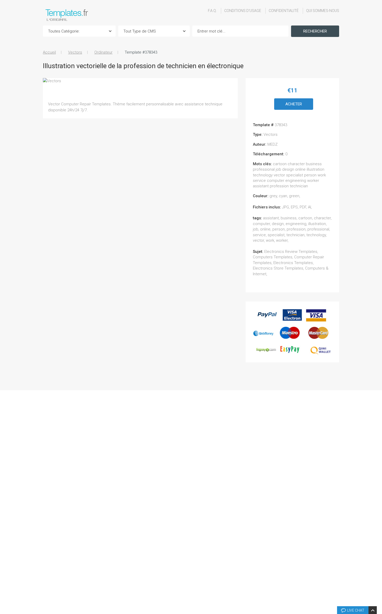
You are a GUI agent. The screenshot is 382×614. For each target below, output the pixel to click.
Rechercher (315, 31)
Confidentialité (284, 11)
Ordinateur (103, 52)
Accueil (49, 52)
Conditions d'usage (242, 11)
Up (377, 531)
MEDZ (272, 144)
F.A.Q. (212, 11)
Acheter (293, 104)
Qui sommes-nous (322, 11)
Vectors (75, 52)
